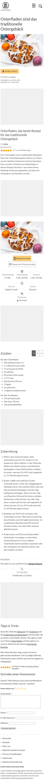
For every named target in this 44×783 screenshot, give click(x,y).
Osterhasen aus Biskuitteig (15, 634)
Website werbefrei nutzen (13, 750)
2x (37, 353)
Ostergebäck (16, 641)
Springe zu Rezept (10, 71)
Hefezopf (21, 631)
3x (41, 353)
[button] (2, 150)
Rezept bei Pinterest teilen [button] (23, 264)
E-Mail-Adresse (8, 717)
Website (4, 723)
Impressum (7, 758)
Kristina (13, 77)
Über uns (6, 746)
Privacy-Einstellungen (12, 754)
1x (34, 353)
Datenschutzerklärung (12, 762)
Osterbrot (33, 631)
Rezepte (6, 742)
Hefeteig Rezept (35, 563)
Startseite (6, 738)
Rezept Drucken (23, 258)
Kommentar (6, 693)
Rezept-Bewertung (7, 688)
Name (4, 712)
